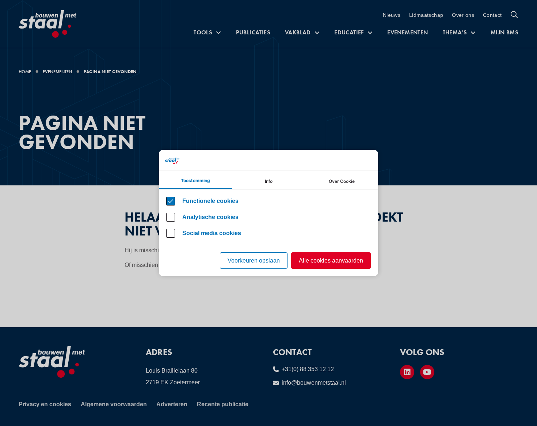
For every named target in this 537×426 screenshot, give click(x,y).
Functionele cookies (210, 201)
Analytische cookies (210, 217)
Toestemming (195, 180)
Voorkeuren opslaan (254, 260)
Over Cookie (342, 181)
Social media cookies (211, 233)
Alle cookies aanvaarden (331, 260)
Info (269, 181)
